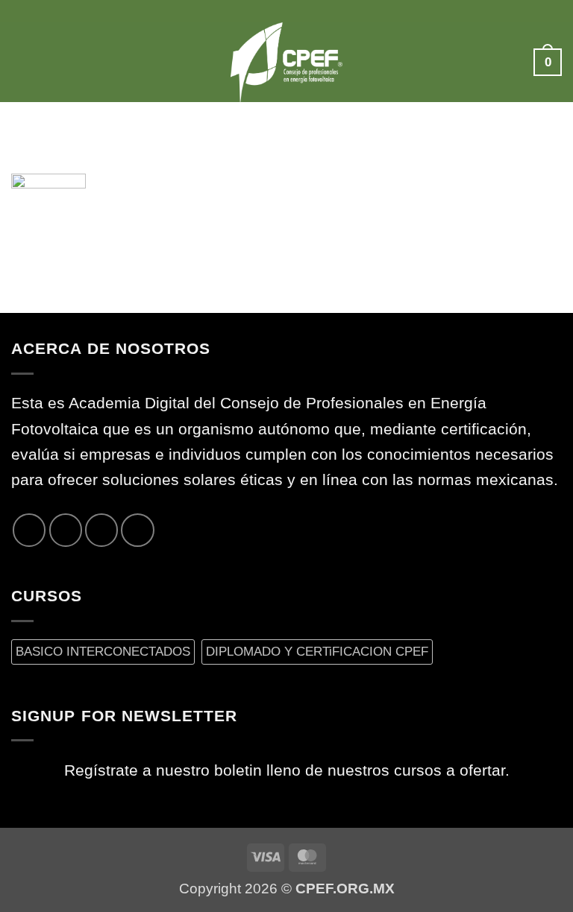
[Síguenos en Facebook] (29, 529)
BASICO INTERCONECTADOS (103, 651)
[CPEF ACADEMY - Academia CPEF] (286, 62)
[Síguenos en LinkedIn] (137, 529)
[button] (23, 62)
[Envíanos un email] (101, 529)
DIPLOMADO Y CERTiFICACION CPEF (317, 651)
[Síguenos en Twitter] (65, 529)
